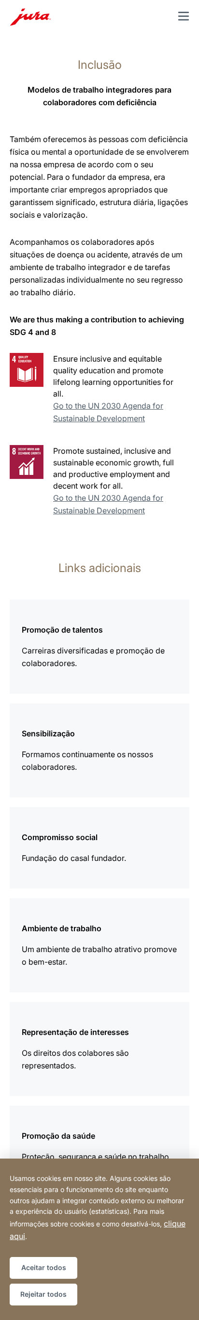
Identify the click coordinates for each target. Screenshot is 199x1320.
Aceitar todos (43, 1267)
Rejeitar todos (43, 1294)
